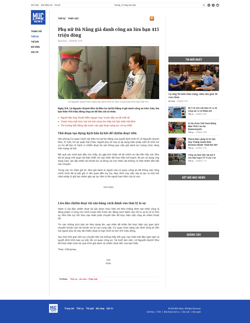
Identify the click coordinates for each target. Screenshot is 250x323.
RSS (159, 312)
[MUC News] (38, 16)
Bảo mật (186, 312)
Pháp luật (73, 18)
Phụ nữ (57, 5)
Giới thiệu (35, 5)
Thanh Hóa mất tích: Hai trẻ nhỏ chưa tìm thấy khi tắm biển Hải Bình (98, 121)
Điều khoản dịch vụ (171, 312)
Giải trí (34, 52)
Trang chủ (36, 31)
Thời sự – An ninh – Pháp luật (83, 279)
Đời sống (35, 47)
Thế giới (35, 41)
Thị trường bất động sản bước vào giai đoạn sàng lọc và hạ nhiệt (96, 125)
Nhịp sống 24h (46, 5)
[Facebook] (213, 5)
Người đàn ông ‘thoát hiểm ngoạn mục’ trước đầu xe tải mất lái (95, 117)
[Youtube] (217, 5)
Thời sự (34, 36)
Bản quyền (197, 312)
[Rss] (208, 5)
